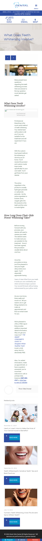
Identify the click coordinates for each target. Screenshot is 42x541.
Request (10, 540)
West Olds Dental (25, 389)
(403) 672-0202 (22, 14)
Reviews (35, 540)
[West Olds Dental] (21, 5)
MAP (35, 22)
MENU (36, 5)
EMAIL (24, 22)
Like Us (22, 540)
